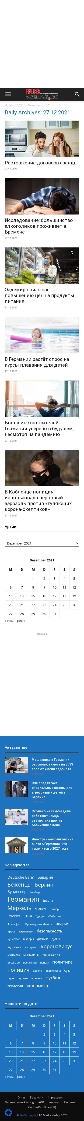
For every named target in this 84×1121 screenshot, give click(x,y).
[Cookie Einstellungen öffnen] (8, 1115)
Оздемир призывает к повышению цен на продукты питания (39, 295)
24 (54, 605)
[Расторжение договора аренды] (42, 139)
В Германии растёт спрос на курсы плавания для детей (37, 362)
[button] (7, 94)
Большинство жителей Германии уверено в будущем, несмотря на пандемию (39, 428)
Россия (13, 916)
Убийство (54, 916)
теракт (11, 978)
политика (62, 961)
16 (44, 596)
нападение (51, 954)
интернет (31, 947)
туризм (23, 978)
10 (54, 587)
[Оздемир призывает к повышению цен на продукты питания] (42, 265)
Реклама (70, 1102)
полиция (18, 969)
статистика (53, 970)
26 (74, 605)
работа (37, 971)
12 (74, 587)
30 (44, 614)
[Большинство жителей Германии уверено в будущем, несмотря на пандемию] (42, 399)
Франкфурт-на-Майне (38, 924)
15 (33, 596)
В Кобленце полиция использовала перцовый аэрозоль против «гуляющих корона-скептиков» (38, 500)
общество (13, 962)
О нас (21, 1097)
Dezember (35, 105)
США (28, 916)
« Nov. (9, 620)
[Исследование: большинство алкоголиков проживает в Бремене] (42, 196)
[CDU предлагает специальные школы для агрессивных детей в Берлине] (16, 789)
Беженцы (19, 884)
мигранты (31, 954)
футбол (53, 977)
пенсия (44, 962)
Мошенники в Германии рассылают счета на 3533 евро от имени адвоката (52, 764)
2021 (20, 105)
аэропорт (26, 931)
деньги (42, 938)
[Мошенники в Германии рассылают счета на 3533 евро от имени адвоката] (16, 765)
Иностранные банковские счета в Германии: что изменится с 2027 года (52, 843)
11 (64, 587)
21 (22, 605)
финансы (36, 978)
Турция (40, 916)
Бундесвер (17, 891)
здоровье (14, 947)
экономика (37, 985)
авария (62, 923)
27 (11, 614)
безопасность (49, 931)
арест (11, 931)
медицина (13, 954)
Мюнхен (41, 909)
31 (54, 614)
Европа (47, 901)
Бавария (45, 877)
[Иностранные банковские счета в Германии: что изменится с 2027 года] (16, 845)
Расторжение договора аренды (41, 163)
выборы (28, 939)
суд (67, 970)
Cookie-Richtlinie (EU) (42, 1107)
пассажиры (30, 962)
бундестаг (13, 939)
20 (11, 605)
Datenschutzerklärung (19, 1102)
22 (33, 605)
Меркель (19, 907)
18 (64, 596)
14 (22, 596)
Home (9, 105)
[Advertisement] (42, 44)
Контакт (54, 1102)
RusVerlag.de (28, 1115)
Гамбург (35, 892)
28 (22, 614)
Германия (23, 899)
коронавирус (56, 946)
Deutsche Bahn (20, 877)
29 (33, 614)
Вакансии (36, 1097)
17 (54, 596)
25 (64, 605)
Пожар (54, 909)
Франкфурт (14, 924)
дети (56, 938)
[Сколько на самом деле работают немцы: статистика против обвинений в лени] (16, 817)
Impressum (55, 1097)
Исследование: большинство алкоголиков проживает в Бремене (39, 226)
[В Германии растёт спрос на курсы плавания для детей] (42, 335)
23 (44, 605)
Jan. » (21, 620)
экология (15, 985)
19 (74, 596)
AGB (41, 1102)
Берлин (44, 884)
